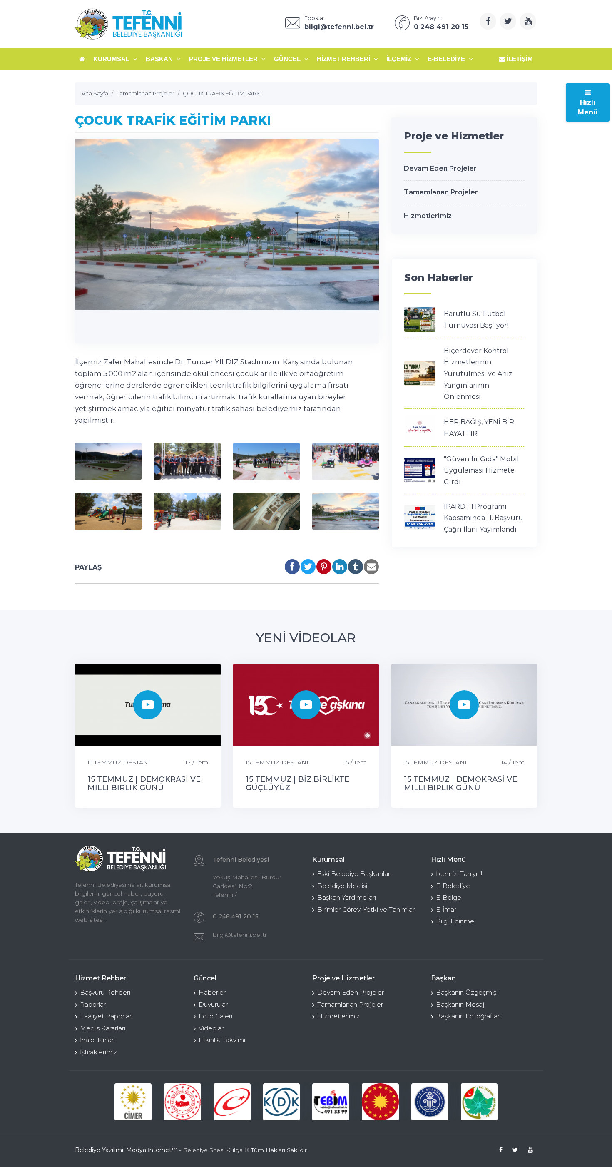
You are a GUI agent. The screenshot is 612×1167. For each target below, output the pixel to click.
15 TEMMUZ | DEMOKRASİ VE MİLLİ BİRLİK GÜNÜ (144, 783)
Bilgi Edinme (455, 921)
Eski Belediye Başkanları (354, 874)
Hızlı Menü (588, 107)
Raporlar (93, 1004)
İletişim (519, 58)
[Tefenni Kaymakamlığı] (479, 1101)
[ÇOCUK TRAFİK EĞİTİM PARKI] (108, 461)
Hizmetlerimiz (428, 216)
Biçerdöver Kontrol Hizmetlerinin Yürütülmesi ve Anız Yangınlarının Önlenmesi (478, 374)
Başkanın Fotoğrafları (468, 1016)
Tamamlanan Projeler (441, 192)
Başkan (160, 58)
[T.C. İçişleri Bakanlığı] (182, 1101)
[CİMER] (133, 1101)
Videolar (211, 1028)
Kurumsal (112, 58)
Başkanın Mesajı (460, 1004)
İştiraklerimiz (98, 1052)
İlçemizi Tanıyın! (459, 874)
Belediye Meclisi (342, 886)
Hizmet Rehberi (344, 58)
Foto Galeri (215, 1016)
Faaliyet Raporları (106, 1016)
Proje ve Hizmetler (224, 58)
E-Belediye (447, 58)
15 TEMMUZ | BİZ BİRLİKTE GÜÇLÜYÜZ (297, 783)
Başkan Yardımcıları (346, 897)
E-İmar (446, 909)
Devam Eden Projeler (440, 168)
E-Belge (448, 897)
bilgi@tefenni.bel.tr (240, 934)
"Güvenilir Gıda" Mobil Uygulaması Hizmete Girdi (481, 470)
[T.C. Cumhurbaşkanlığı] (380, 1101)
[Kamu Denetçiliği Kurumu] (281, 1101)
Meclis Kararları (102, 1028)
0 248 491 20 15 (236, 916)
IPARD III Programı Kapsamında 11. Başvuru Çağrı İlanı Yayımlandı (483, 518)
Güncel (288, 58)
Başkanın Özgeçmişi (467, 992)
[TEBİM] (330, 1101)
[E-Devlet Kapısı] (232, 1101)
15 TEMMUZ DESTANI (118, 762)
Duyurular (213, 1004)
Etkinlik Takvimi (222, 1040)
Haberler (212, 992)
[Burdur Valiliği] (429, 1101)
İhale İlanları (97, 1040)
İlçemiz (399, 58)
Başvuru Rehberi (105, 992)
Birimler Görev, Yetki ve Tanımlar (366, 909)
